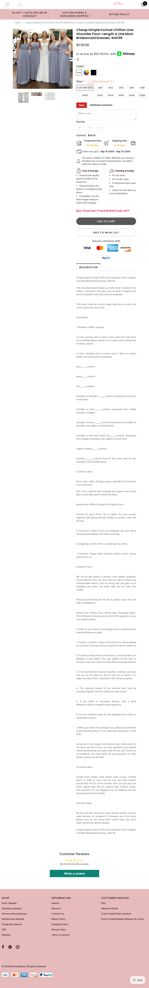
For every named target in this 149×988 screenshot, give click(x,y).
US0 (100, 87)
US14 (110, 95)
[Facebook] (3, 947)
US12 (100, 95)
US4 (121, 87)
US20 (142, 95)
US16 (121, 95)
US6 (131, 87)
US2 (110, 87)
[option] (29, 14)
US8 (142, 87)
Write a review (74, 873)
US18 (131, 95)
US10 (85, 95)
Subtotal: (81, 135)
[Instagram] (17, 947)
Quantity (80, 121)
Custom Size (84, 87)
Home (18, 22)
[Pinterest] (10, 947)
